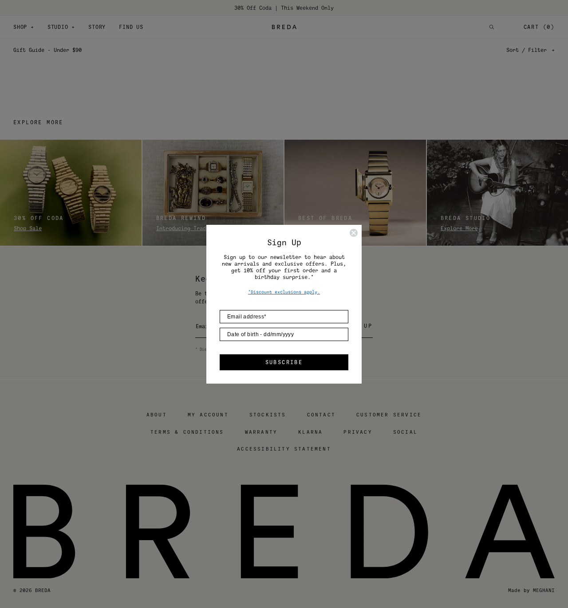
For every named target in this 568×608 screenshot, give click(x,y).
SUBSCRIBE (284, 362)
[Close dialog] (353, 232)
